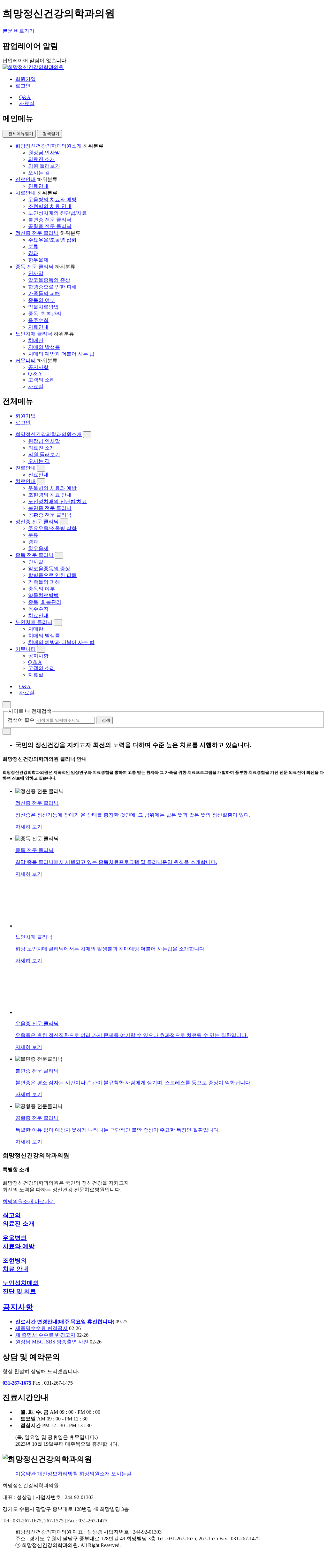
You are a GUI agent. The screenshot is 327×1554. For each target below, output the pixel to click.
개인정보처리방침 (57, 1473)
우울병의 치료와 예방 (52, 199)
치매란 (35, 340)
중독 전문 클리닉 (34, 266)
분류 (33, 246)
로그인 (23, 85)
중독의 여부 (41, 300)
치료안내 (25, 193)
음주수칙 (38, 320)
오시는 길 (39, 172)
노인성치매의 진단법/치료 (57, 213)
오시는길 (121, 1473)
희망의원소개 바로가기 (29, 1201)
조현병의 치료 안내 (50, 206)
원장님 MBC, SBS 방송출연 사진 (51, 1341)
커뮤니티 (25, 360)
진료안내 (25, 179)
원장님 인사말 (44, 152)
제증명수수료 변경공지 (41, 1328)
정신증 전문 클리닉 (37, 233)
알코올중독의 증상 (49, 280)
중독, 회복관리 (44, 313)
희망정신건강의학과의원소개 (48, 146)
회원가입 (25, 79)
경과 (33, 253)
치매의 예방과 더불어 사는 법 (61, 354)
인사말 (35, 273)
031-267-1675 (17, 1383)
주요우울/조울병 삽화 (52, 239)
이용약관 (25, 1473)
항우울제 (38, 260)
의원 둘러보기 (44, 166)
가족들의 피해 (44, 293)
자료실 (35, 386)
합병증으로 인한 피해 (52, 286)
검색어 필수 (21, 720)
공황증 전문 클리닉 (50, 226)
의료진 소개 (41, 159)
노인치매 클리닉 (33, 333)
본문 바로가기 (18, 31)
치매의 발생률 (44, 347)
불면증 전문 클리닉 (50, 219)
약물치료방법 (43, 307)
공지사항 (38, 367)
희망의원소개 (94, 1473)
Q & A (35, 373)
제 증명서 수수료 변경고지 (45, 1335)
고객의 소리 (41, 379)
